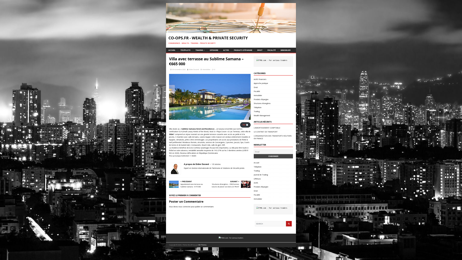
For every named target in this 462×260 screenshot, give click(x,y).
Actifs (226, 50)
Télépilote (185, 50)
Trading (199, 50)
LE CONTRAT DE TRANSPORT (266, 132)
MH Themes (202, 245)
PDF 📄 (245, 125)
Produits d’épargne (243, 50)
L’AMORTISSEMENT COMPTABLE (267, 128)
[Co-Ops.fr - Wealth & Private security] (231, 31)
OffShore (214, 50)
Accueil (171, 50)
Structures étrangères (262, 103)
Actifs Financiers (260, 79)
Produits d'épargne (261, 99)
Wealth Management (262, 115)
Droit (260, 50)
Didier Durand (194, 69)
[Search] (289, 223)
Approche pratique (261, 83)
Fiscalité (271, 50)
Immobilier (286, 50)
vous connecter (184, 206)
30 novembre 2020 (179, 69)
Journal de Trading (261, 175)
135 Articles (216, 164)
